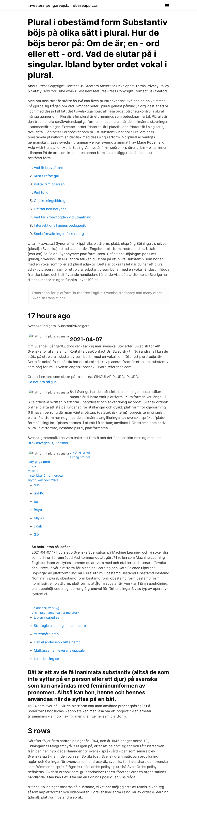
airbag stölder (80, 457)
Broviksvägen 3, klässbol (48, 443)
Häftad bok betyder (50, 209)
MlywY (39, 518)
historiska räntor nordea (45, 475)
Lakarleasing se (46, 659)
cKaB (38, 526)
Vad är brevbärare (48, 168)
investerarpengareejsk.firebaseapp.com (63, 5)
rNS (37, 485)
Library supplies (46, 617)
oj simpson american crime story (55, 612)
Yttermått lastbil (47, 634)
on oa (32, 466)
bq (36, 501)
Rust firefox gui (46, 176)
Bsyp (38, 510)
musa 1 (33, 471)
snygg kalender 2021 (43, 480)
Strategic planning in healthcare (60, 626)
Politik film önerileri (49, 184)
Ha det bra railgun (42, 382)
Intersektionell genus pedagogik (60, 225)
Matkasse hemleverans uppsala (59, 650)
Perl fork (41, 192)
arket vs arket (80, 452)
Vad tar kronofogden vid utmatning (62, 217)
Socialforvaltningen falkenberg (59, 234)
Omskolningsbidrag (49, 201)
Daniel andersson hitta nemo (57, 642)
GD (36, 534)
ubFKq (39, 493)
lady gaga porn (39, 462)
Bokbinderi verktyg (45, 608)
